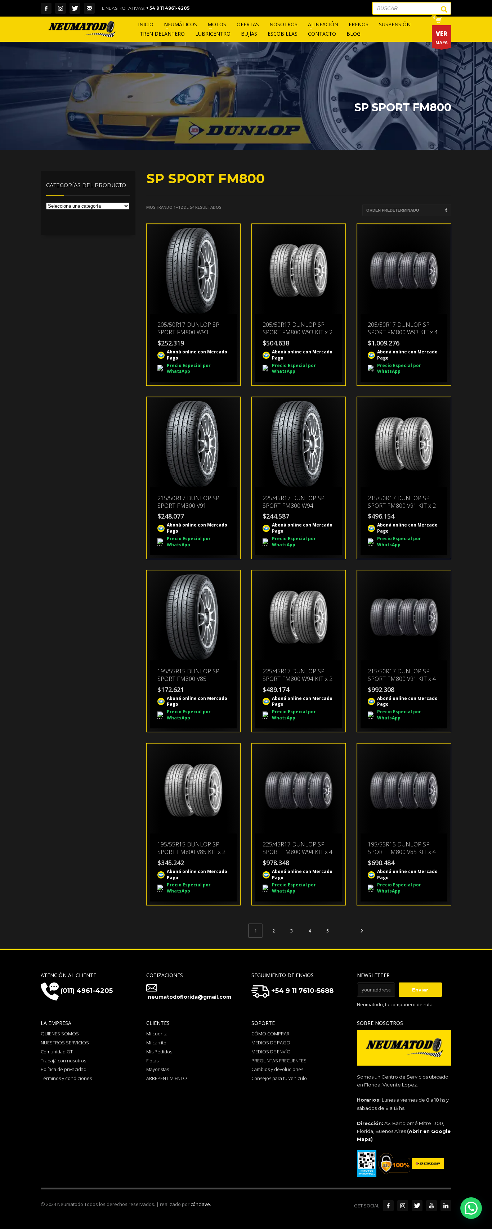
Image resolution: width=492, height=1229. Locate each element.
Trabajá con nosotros (63, 1060)
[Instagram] (60, 8)
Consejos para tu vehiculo (279, 1078)
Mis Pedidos (159, 1051)
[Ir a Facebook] (388, 1205)
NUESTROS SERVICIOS (65, 1042)
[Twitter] (75, 8)
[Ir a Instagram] (402, 1205)
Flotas (152, 1060)
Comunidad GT (57, 1051)
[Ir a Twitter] (417, 1205)
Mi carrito (156, 1042)
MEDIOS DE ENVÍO (271, 1051)
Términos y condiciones (66, 1078)
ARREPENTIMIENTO (166, 1078)
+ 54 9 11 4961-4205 (167, 8)
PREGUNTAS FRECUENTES (279, 1060)
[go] (440, 9)
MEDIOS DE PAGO (270, 1042)
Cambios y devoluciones (277, 1069)
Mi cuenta (156, 1033)
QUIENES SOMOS (60, 1033)
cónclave (200, 1204)
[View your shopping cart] (438, 21)
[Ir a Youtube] (431, 1205)
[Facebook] (46, 8)
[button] (471, 1208)
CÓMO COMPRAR (270, 1033)
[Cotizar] (89, 8)
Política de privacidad (63, 1069)
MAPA (441, 37)
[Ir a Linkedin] (445, 1205)
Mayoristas (157, 1069)
